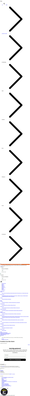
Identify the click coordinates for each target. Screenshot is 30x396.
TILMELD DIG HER (21, 201)
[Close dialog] (25, 193)
